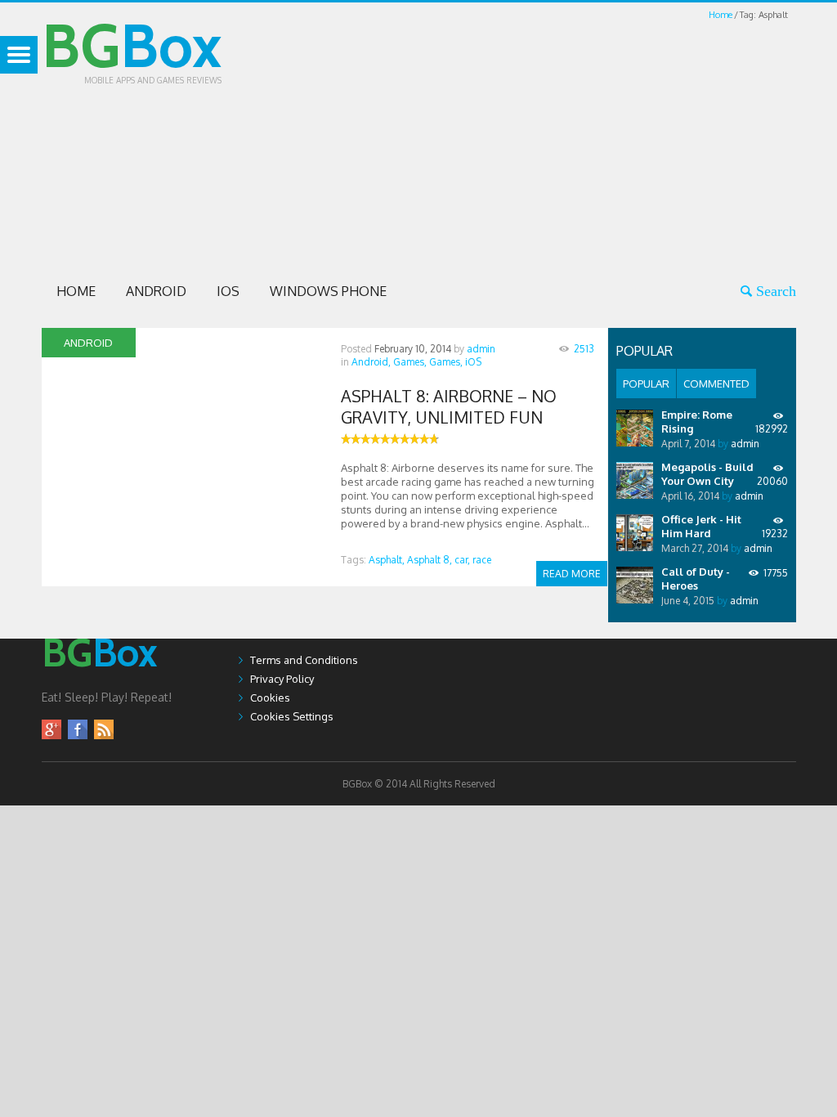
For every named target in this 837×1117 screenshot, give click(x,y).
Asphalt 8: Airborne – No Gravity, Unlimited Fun (449, 406)
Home (720, 14)
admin (481, 349)
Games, (410, 362)
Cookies (270, 697)
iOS (228, 291)
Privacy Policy (282, 678)
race (481, 560)
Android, (371, 362)
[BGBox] (100, 682)
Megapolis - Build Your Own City (707, 473)
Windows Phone (328, 291)
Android (156, 291)
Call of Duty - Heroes (695, 578)
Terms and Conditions (304, 659)
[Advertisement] (555, 137)
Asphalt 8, (429, 560)
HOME (76, 291)
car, (462, 560)
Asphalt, (387, 560)
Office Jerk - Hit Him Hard (701, 526)
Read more (572, 573)
